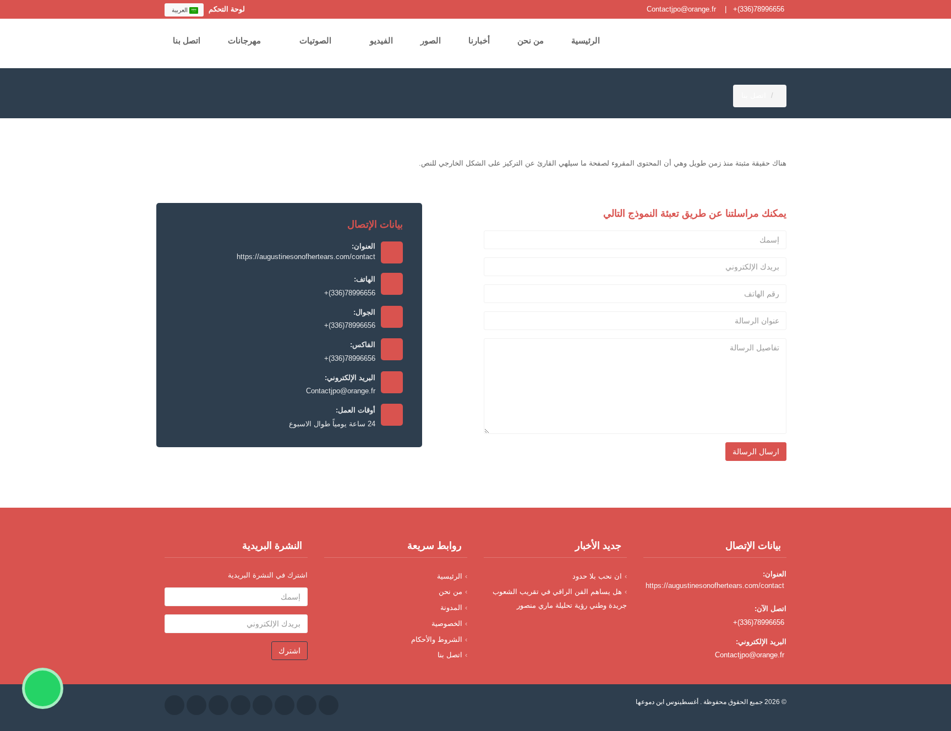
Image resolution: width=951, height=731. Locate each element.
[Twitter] (306, 705)
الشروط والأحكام (436, 639)
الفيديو (381, 40)
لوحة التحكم (225, 9)
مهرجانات (244, 40)
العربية (180, 10)
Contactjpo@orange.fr (681, 9)
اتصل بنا (186, 40)
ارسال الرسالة (756, 451)
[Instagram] (240, 705)
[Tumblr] (196, 705)
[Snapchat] (174, 705)
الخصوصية (446, 623)
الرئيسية (585, 40)
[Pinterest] (218, 705)
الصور (430, 40)
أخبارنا (479, 40)
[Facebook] (328, 705)
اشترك (289, 650)
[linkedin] (284, 705)
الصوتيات (315, 40)
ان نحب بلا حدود (597, 576)
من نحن (530, 40)
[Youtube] (262, 705)
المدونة (451, 607)
